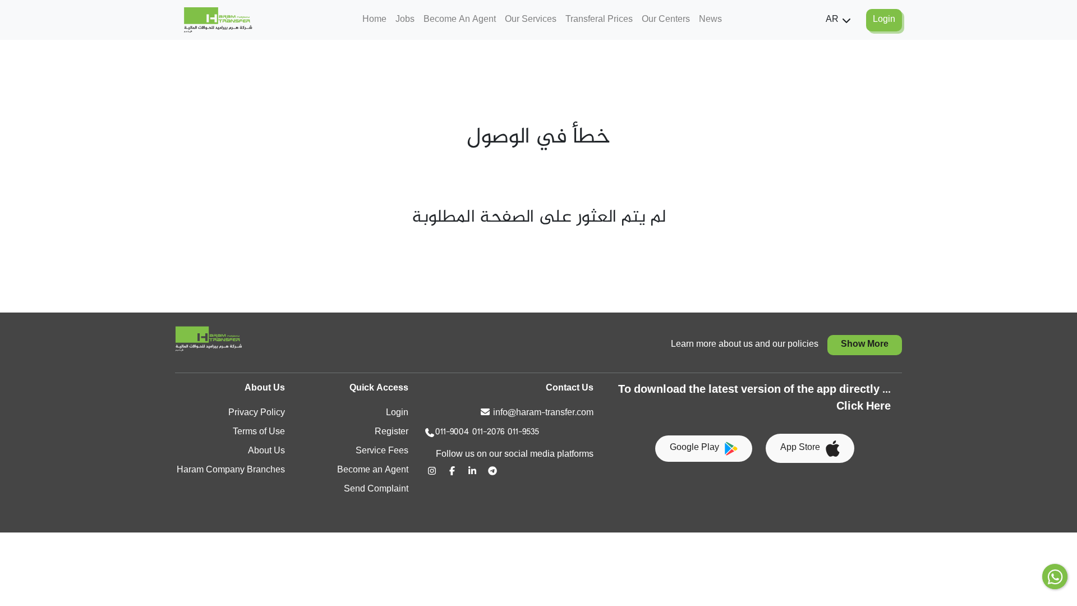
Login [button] (884, 19)
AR (832, 19)
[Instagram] (432, 470)
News (710, 19)
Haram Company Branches (231, 470)
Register (391, 432)
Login (397, 413)
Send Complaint (376, 489)
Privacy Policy (256, 413)
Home (374, 19)
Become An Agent (460, 19)
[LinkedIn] (472, 470)
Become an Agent (372, 470)
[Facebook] (452, 470)
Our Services (530, 19)
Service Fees (382, 451)
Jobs (405, 19)
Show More (865, 344)
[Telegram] (492, 470)
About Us (266, 451)
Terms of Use (259, 432)
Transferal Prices (599, 19)
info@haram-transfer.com (543, 413)
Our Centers (666, 19)
